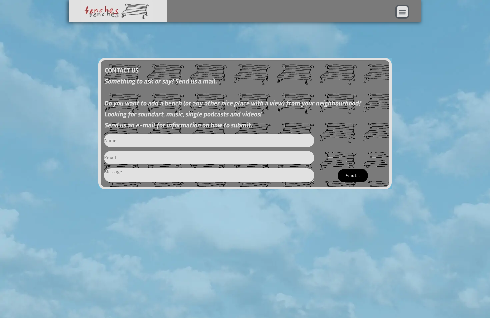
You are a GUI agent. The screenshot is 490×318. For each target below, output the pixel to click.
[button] (402, 12)
